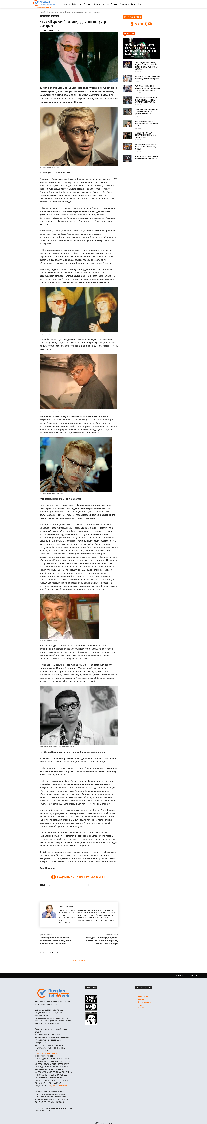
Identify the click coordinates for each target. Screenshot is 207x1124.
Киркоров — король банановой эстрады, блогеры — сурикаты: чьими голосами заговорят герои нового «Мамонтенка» (141, 49)
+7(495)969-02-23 (56, 1034)
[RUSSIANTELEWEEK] (44, 3)
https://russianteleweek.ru (46, 1053)
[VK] (61, 891)
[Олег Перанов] (49, 914)
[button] (171, 4)
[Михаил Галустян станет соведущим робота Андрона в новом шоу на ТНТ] (127, 78)
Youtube (141, 1008)
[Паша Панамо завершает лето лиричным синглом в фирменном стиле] (127, 123)
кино (70, 885)
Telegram (141, 1005)
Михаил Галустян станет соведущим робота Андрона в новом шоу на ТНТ (147, 77)
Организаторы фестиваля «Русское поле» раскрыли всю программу (147, 157)
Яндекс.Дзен (143, 996)
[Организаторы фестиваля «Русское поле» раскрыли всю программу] (127, 158)
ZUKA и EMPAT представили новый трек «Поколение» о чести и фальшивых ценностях (146, 111)
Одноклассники (144, 1002)
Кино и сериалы (52, 12)
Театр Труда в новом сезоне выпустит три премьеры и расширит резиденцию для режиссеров (147, 88)
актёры (48, 885)
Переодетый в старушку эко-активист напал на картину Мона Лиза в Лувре (101, 940)
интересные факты (60, 885)
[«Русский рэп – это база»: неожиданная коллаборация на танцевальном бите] (127, 135)
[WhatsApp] (78, 891)
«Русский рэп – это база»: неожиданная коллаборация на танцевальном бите (145, 135)
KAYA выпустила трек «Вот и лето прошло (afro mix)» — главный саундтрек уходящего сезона (146, 100)
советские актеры (81, 885)
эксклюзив (93, 885)
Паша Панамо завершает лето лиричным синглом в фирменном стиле (146, 123)
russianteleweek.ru (44, 7)
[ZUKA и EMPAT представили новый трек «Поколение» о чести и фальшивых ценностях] (127, 111)
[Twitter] (67, 891)
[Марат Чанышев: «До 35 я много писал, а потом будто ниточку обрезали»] (127, 146)
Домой (43, 12)
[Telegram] (72, 891)
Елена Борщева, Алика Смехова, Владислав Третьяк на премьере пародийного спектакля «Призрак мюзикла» (146, 65)
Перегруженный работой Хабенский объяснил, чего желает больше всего (55, 940)
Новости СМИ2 (79, 960)
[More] (83, 891)
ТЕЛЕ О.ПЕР (55, 16)
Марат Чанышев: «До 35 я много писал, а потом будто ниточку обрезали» (145, 146)
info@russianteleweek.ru (57, 1085)
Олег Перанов (48, 30)
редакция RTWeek (130, 57)
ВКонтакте (142, 999)
